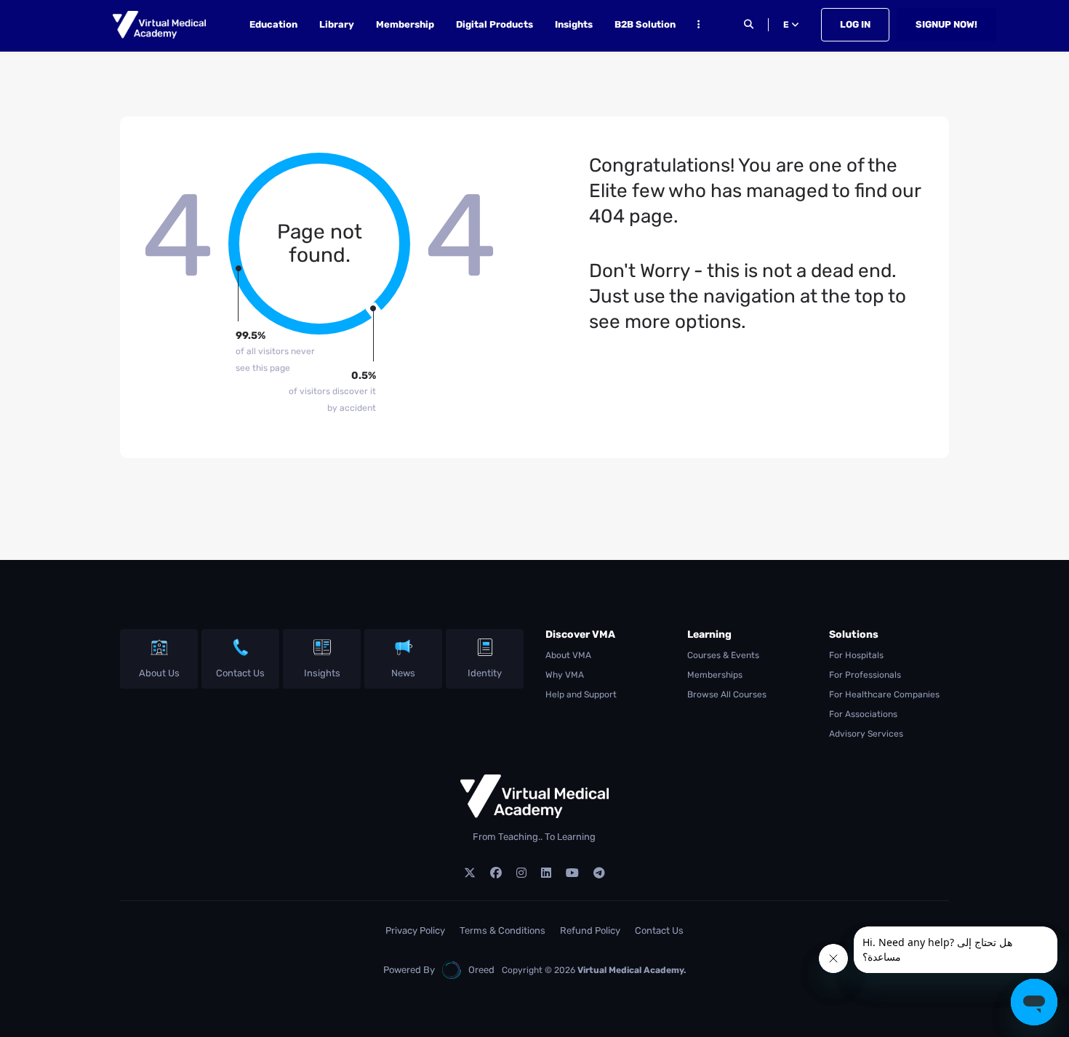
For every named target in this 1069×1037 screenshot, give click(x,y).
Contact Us (240, 673)
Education (273, 24)
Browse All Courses (726, 694)
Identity (485, 673)
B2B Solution (645, 24)
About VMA (568, 655)
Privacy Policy (415, 930)
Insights (574, 24)
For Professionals (865, 675)
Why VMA (564, 675)
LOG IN (855, 24)
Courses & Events (723, 655)
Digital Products (494, 24)
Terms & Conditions (502, 930)
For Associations (863, 714)
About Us (159, 673)
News (403, 673)
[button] (698, 26)
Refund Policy (590, 930)
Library (336, 24)
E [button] (787, 25)
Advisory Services (866, 734)
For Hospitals (856, 655)
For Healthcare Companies (884, 694)
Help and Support (581, 694)
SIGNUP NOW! (946, 24)
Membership (405, 24)
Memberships (714, 675)
